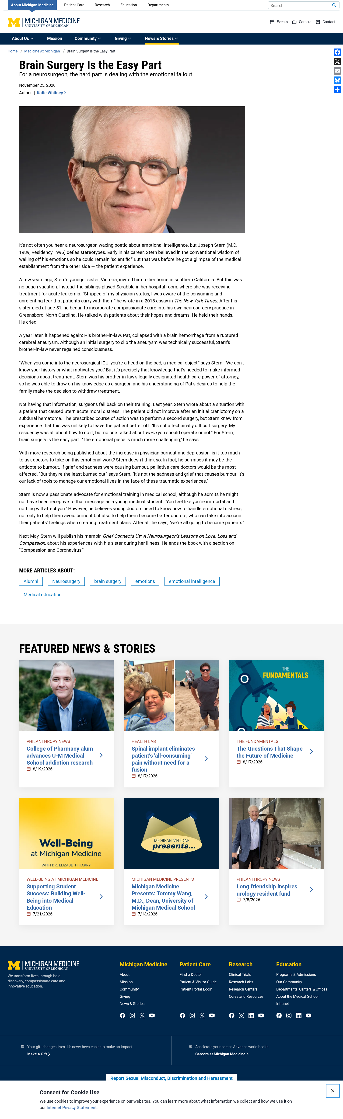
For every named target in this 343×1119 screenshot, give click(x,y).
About (125, 974)
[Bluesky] (337, 80)
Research (102, 5)
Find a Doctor (191, 974)
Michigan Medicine (143, 964)
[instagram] (132, 1016)
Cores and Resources (246, 996)
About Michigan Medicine (32, 5)
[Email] (337, 71)
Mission (54, 38)
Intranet (282, 1003)
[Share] (337, 89)
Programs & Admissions (296, 974)
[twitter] (142, 1016)
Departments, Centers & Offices (301, 989)
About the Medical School (297, 996)
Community (129, 989)
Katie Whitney (50, 92)
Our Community (289, 982)
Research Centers (243, 989)
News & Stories (132, 1003)
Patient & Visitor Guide (198, 982)
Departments (158, 5)
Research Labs (241, 982)
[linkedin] (251, 1016)
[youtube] (152, 1016)
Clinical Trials (240, 974)
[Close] (333, 1091)
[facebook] (122, 1016)
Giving (125, 996)
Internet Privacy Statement (72, 1107)
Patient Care (74, 5)
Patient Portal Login (196, 989)
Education (128, 5)
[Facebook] (337, 52)
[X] (337, 61)
